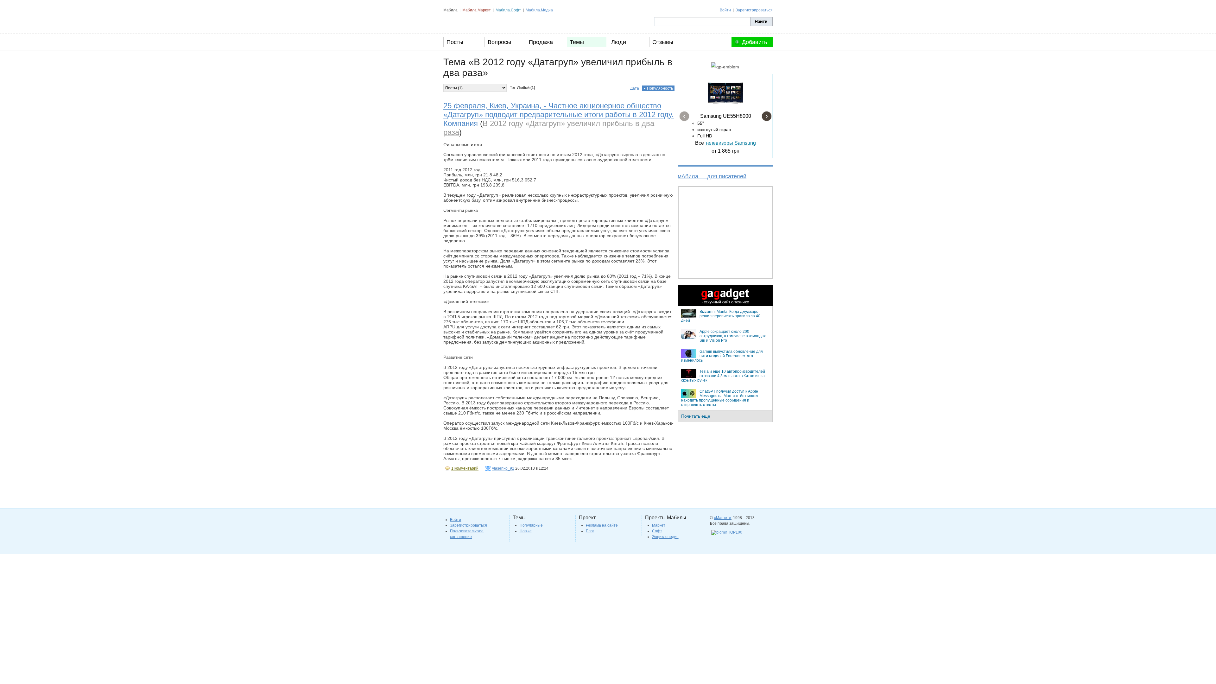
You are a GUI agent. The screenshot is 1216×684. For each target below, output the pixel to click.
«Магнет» (722, 518)
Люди (618, 42)
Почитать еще (695, 416)
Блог (590, 531)
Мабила (475, 21)
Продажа (541, 42)
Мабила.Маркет (476, 10)
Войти (725, 10)
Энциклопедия (665, 537)
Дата (634, 88)
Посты (454, 42)
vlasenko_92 (503, 468)
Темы (577, 42)
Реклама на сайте (602, 525)
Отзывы (662, 42)
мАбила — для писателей (712, 176)
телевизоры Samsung (730, 143)
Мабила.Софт (508, 10)
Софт (657, 531)
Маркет (658, 525)
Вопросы (499, 42)
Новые (526, 531)
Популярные (531, 525)
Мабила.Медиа (539, 10)
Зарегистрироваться (754, 10)
